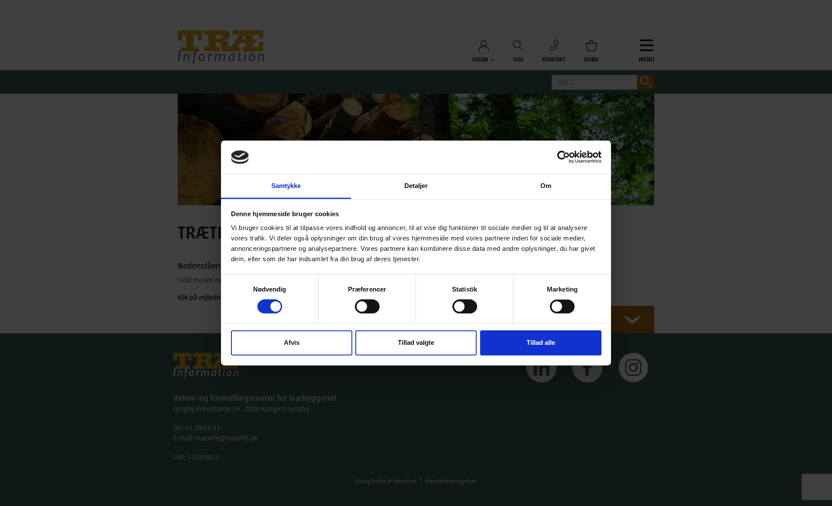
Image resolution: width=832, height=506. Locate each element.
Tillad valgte (416, 342)
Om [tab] (545, 185)
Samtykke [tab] (286, 185)
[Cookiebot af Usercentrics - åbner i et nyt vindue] (563, 157)
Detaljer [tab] (416, 185)
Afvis (291, 342)
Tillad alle (540, 342)
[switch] (367, 307)
